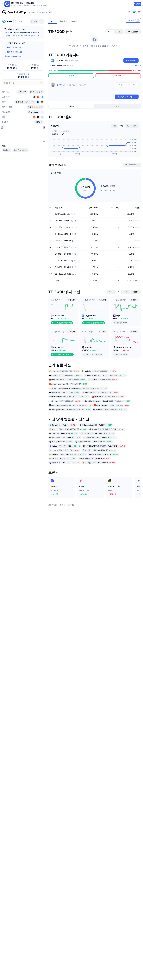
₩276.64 (65, 450)
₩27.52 (108, 429)
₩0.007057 (100, 463)
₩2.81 (64, 425)
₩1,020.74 (64, 458)
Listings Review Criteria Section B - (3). (22, 35)
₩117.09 (95, 458)
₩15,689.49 (100, 450)
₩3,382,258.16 (98, 433)
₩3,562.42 (105, 446)
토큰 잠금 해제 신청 (14, 52)
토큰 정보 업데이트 (14, 47)
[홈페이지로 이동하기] (14, 12)
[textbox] (85, 88)
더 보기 (138, 65)
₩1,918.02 (64, 433)
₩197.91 (104, 454)
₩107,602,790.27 (69, 429)
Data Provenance (21, 150)
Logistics (6, 150)
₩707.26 (66, 446)
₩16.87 (97, 425)
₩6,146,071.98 (69, 454)
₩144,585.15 (66, 437)
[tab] (110, 32)
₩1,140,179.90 (101, 437)
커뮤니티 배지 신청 (14, 56)
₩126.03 (62, 442)
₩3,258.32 (65, 463)
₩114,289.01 (95, 442)
